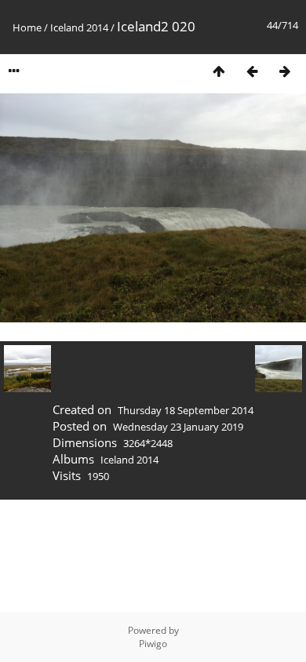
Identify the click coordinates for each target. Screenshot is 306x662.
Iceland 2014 (79, 27)
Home (27, 27)
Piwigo (153, 643)
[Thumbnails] (218, 71)
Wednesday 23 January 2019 (178, 427)
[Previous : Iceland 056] (251, 71)
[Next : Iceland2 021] (284, 71)
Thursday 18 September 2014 (185, 410)
